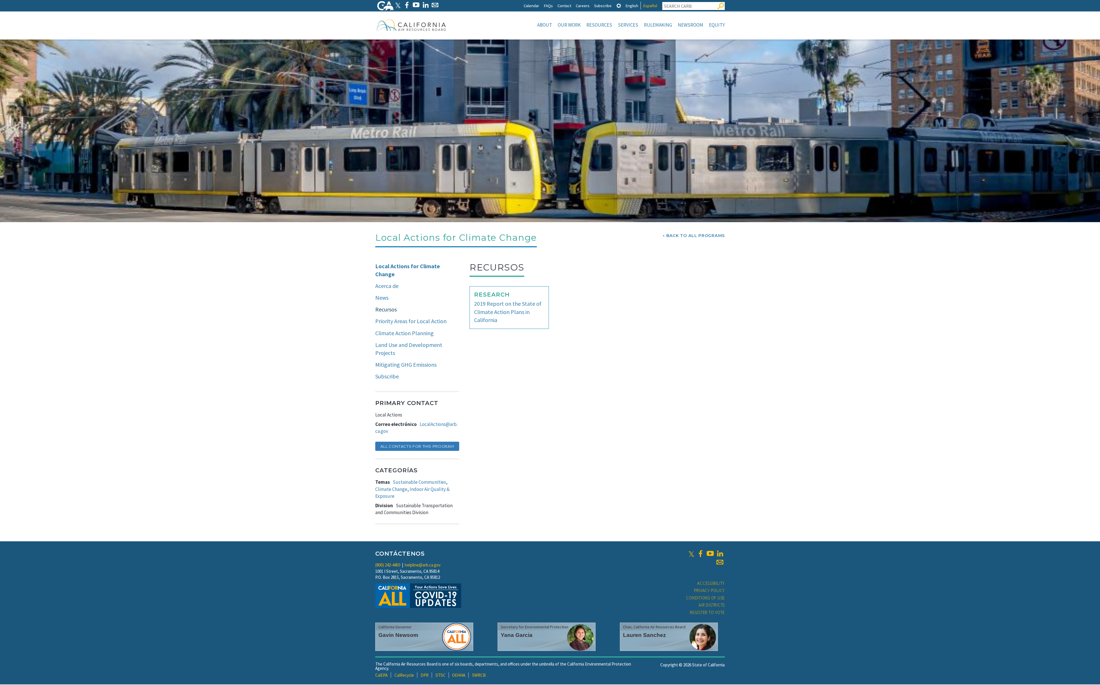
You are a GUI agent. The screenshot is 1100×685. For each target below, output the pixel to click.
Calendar (531, 5)
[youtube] (710, 553)
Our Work (569, 25)
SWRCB (479, 675)
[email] (720, 562)
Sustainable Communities (419, 482)
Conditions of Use (705, 598)
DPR (425, 675)
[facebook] (700, 553)
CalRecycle (404, 675)
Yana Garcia (517, 635)
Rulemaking (658, 25)
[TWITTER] (398, 5)
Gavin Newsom (398, 635)
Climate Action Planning (404, 333)
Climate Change (391, 489)
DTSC (440, 675)
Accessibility (711, 583)
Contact (564, 5)
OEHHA (458, 675)
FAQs (548, 5)
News (381, 297)
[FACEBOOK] (406, 5)
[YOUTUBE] (416, 5)
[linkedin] (720, 553)
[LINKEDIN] (425, 5)
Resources (599, 25)
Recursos (386, 309)
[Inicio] (411, 25)
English (631, 5)
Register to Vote (707, 612)
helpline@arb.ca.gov (423, 565)
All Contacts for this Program (417, 446)
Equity (717, 25)
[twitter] (691, 553)
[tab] (618, 5)
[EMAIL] (435, 5)
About (544, 25)
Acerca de (386, 285)
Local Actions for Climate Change (407, 270)
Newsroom (690, 25)
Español (650, 5)
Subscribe (603, 5)
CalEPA (381, 675)
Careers (583, 5)
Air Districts (712, 605)
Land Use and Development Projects (408, 349)
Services (628, 25)
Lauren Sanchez (644, 635)
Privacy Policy (709, 590)
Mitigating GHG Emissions (406, 364)
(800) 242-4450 (387, 565)
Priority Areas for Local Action (411, 321)
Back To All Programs (695, 235)
